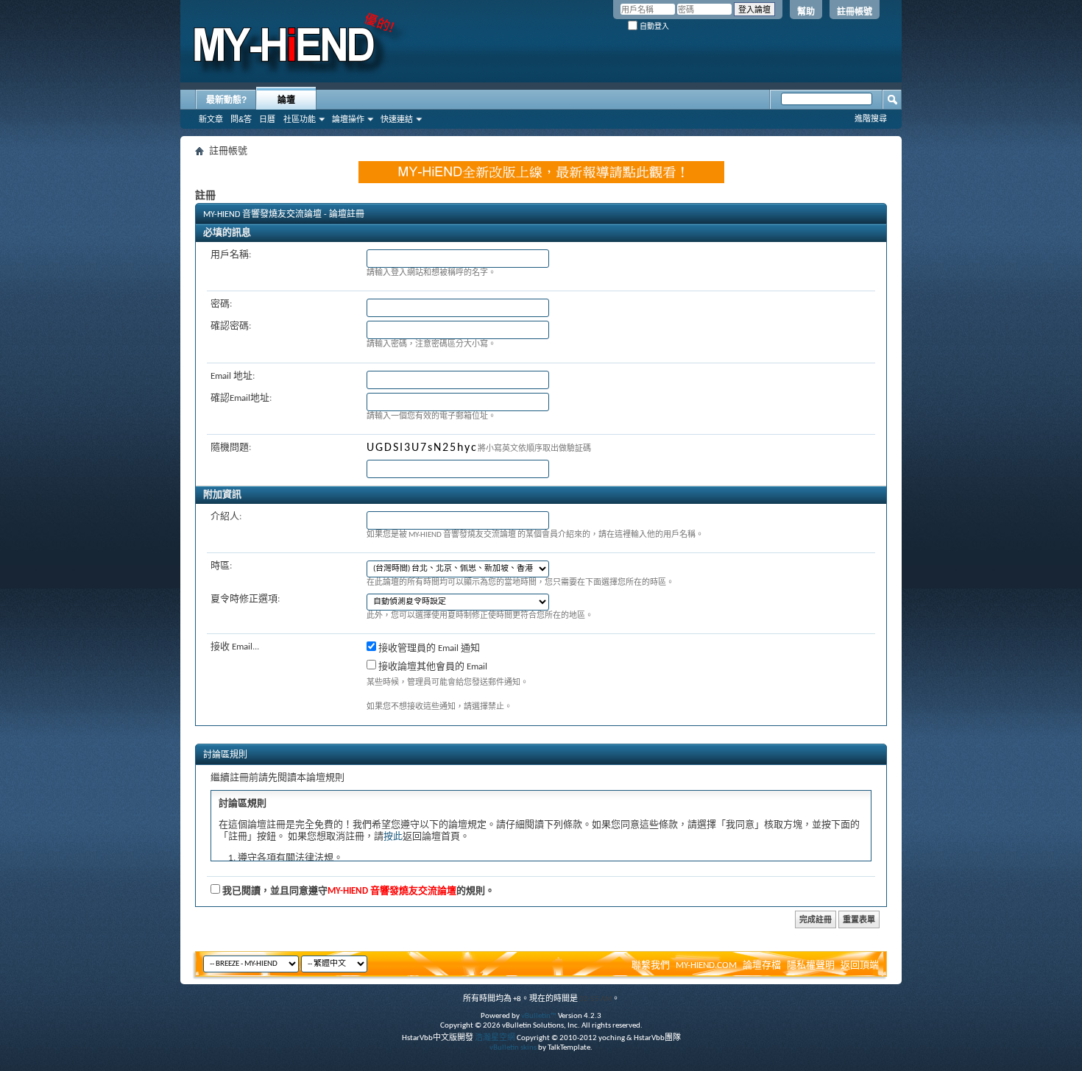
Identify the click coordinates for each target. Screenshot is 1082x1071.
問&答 (241, 119)
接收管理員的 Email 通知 (428, 648)
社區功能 (299, 119)
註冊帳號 (854, 12)
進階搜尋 (871, 118)
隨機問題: (231, 447)
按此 (393, 837)
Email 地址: (233, 376)
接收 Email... (235, 647)
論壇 (286, 100)
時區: (221, 566)
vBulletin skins (513, 1048)
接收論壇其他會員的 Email (431, 667)
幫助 (806, 12)
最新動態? (226, 100)
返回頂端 (860, 965)
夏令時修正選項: (245, 599)
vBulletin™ (538, 1016)
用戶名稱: (231, 255)
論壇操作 (348, 119)
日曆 (267, 119)
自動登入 (653, 26)
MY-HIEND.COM (706, 965)
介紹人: (226, 517)
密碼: (221, 304)
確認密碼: (231, 326)
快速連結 (397, 119)
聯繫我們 (651, 965)
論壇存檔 (762, 965)
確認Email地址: (241, 398)
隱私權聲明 (811, 965)
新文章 (211, 119)
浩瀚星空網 (495, 1038)
